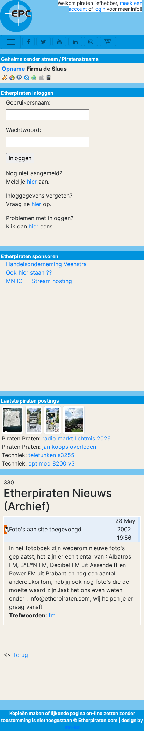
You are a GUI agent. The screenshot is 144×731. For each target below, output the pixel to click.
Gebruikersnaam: (28, 102)
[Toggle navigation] (11, 42)
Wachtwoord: (23, 129)
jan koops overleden (69, 446)
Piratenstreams (80, 59)
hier (32, 181)
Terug (20, 654)
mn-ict (72, 727)
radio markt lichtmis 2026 (76, 438)
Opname (13, 68)
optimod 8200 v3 (51, 463)
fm (52, 615)
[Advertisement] (101, 23)
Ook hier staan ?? (29, 272)
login (99, 9)
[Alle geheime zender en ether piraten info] (16, 16)
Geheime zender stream (29, 59)
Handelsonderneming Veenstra (46, 264)
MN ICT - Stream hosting (39, 280)
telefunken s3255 (51, 455)
